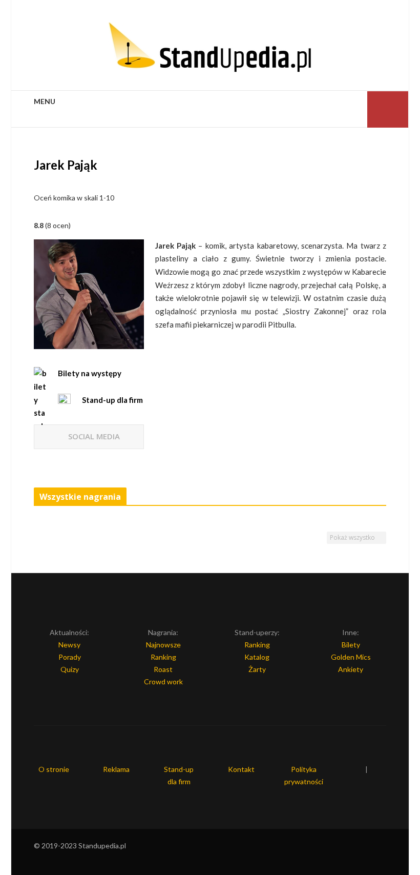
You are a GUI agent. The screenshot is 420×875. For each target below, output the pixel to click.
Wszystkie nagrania (80, 496)
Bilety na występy (89, 373)
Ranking (163, 657)
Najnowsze (163, 644)
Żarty (257, 669)
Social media (94, 436)
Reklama (116, 769)
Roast (163, 669)
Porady (69, 657)
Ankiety (350, 669)
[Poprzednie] (371, 497)
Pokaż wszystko (353, 537)
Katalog (256, 657)
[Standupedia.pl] (210, 49)
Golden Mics (351, 657)
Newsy (69, 644)
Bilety (351, 644)
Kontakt (241, 769)
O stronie (53, 769)
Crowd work (163, 681)
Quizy (69, 669)
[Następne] (381, 497)
